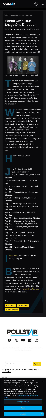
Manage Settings (23, 402)
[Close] (42, 381)
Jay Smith (23, 305)
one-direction (12, 310)
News (37, 29)
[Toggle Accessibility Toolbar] (42, 414)
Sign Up (36, 364)
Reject (23, 408)
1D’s (17, 40)
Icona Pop (13, 255)
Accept (23, 414)
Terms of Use (6, 372)
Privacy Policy (32, 370)
